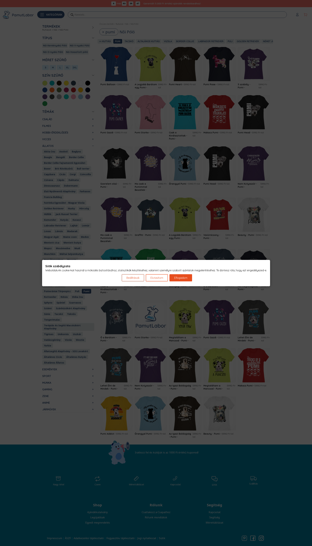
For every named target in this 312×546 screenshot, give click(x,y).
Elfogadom (180, 277)
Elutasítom (156, 277)
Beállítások (132, 277)
